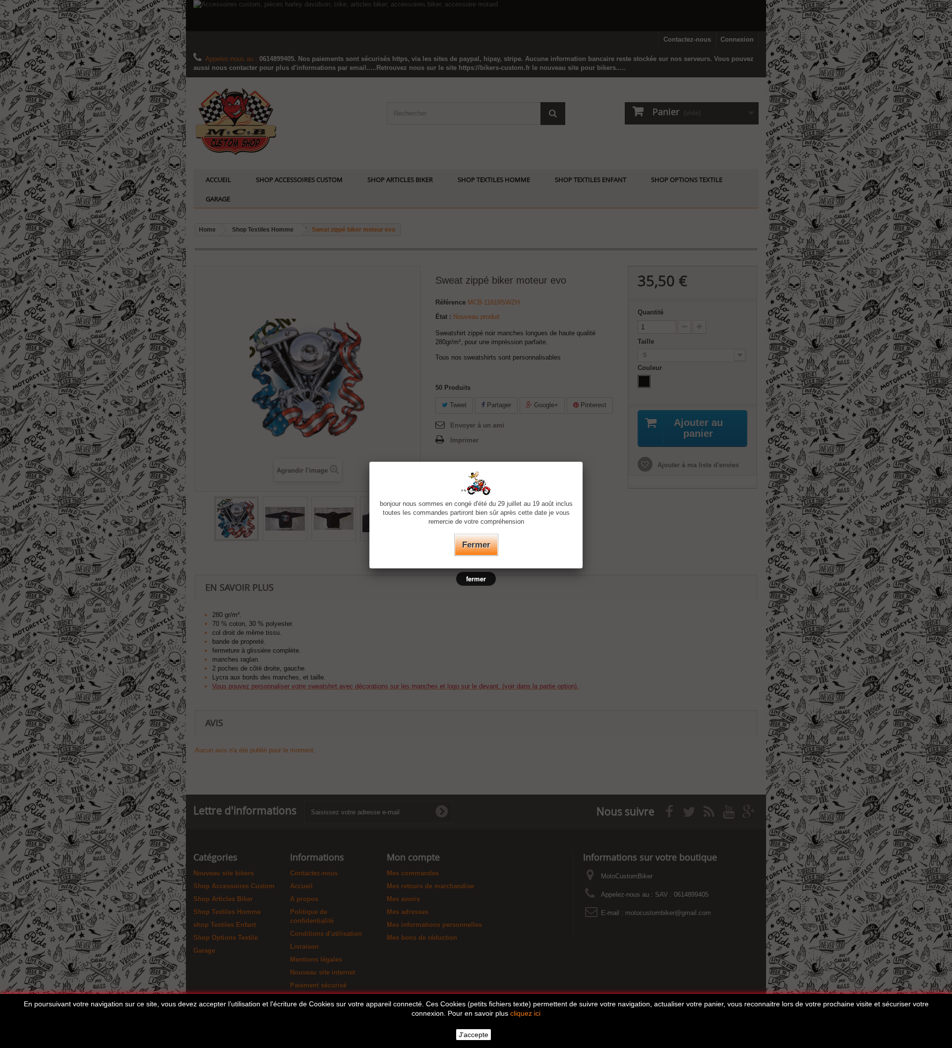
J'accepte (473, 1035)
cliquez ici (525, 1013)
